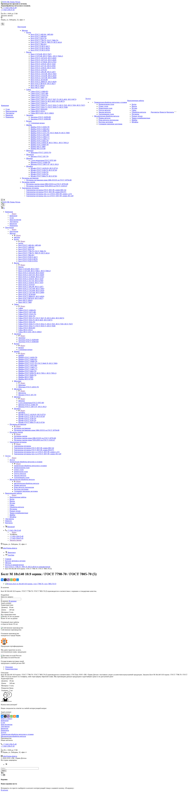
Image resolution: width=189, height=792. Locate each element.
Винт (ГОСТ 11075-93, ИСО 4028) (43, 60)
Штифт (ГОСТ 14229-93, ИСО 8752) (44, 168)
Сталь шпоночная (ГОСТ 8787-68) (43, 160)
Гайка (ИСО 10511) (38, 111)
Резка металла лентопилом (108, 120)
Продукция (22, 27)
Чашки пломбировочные (141, 118)
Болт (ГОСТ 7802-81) (38, 44)
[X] (5, 579)
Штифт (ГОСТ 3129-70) (39, 174)
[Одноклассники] (14, 579)
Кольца (29, 121)
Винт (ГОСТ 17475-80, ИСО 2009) (43, 78)
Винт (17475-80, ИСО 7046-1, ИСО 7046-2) (47, 56)
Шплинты (30, 154)
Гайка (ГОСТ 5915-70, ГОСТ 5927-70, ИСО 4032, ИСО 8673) (53, 99)
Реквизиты (10, 117)
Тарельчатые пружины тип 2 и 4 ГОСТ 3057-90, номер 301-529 (49, 196)
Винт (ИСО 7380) (37, 87)
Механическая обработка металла (106, 116)
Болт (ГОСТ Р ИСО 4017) (40, 46)
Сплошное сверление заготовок (110, 124)
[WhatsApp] (11, 579)
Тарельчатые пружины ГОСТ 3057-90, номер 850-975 (46, 192)
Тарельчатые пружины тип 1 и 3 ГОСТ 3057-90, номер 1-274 (49, 194)
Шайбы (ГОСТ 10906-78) (40, 131)
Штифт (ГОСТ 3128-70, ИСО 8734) (44, 170)
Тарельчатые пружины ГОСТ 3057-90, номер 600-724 (46, 190)
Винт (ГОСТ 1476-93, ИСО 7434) (43, 64)
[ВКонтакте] (2, 579)
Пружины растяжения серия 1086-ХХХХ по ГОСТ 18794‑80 (49, 180)
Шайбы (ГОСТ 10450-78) (40, 127)
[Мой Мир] (17, 579)
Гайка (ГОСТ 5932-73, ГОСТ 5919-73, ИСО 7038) (49, 107)
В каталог (4, 790)
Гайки (28, 89)
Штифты (29, 166)
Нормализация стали (106, 104)
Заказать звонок (15, 540)
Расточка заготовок (106, 122)
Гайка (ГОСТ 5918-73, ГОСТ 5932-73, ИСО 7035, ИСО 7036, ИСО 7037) (58, 105)
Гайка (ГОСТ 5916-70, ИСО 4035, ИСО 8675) (48, 101)
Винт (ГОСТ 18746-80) (39, 80)
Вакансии (9, 115)
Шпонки (29, 158)
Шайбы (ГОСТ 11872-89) (40, 135)
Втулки (134, 108)
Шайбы (29, 125)
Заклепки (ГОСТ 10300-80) (41, 119)
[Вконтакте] (6, 764)
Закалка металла (105, 112)
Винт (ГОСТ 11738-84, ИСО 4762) (43, 62)
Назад (14, 214)
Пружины (135, 114)
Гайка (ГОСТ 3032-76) (39, 97)
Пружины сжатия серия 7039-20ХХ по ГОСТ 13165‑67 (46, 186)
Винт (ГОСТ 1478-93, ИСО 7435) (43, 68)
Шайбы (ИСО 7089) (38, 147)
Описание (9, 667)
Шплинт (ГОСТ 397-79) (39, 156)
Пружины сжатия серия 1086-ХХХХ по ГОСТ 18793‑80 (47, 184)
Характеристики (11, 669)
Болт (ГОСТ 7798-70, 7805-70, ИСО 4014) (46, 42)
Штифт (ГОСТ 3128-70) (39, 172)
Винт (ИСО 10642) (38, 85)
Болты (28, 32)
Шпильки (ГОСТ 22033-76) (41, 152)
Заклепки (29, 115)
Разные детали (137, 116)
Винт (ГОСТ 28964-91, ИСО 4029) (43, 82)
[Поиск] (2, 24)
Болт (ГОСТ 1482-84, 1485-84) (42, 34)
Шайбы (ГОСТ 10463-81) (40, 129)
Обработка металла (139, 112)
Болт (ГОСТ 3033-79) (38, 38)
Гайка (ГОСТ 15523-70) (39, 95)
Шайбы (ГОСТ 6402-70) (40, 141)
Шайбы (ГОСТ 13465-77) (40, 139)
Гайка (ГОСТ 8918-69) (39, 109)
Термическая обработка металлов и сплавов (110, 102)
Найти (4, 771)
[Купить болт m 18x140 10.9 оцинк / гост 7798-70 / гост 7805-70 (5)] (30, 584)
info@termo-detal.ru (10, 548)
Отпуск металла (104, 110)
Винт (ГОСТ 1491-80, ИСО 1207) (43, 72)
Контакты (170, 112)
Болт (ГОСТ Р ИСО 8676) (40, 48)
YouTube (11, 555)
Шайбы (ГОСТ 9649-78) (40, 145)
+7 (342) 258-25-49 (10, 8)
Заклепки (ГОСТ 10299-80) (41, 117)
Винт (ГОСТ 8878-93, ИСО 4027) (43, 84)
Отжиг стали (103, 106)
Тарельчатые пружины (30, 188)
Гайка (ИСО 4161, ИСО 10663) (42, 113)
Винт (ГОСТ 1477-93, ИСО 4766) (43, 66)
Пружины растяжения (30, 178)
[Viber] (8, 579)
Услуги (88, 99)
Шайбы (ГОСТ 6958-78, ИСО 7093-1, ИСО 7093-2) (50, 143)
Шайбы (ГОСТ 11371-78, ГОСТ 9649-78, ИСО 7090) (50, 133)
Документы (10, 113)
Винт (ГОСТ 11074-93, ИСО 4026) (43, 58)
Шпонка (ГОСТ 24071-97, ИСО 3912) (45, 164)
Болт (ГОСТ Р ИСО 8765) (40, 50)
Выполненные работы (135, 100)
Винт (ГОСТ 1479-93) (39, 70)
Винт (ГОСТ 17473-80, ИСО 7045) (43, 74)
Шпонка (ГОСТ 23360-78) (40, 162)
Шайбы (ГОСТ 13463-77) (40, 137)
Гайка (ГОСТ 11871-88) (39, 93)
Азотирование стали (106, 114)
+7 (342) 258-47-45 (8, 10)
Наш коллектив (11, 111)
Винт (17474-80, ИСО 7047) (41, 54)
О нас (8, 109)
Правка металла (104, 118)
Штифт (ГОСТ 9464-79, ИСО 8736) (44, 176)
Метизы (25, 30)
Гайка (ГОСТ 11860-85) (39, 91)
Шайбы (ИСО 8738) (38, 148)
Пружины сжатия (28, 182)
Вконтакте (12, 552)
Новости (163, 112)
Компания (5, 105)
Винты (28, 52)
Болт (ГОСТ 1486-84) (38, 36)
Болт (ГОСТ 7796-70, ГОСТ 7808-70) (44, 40)
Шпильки (29, 150)
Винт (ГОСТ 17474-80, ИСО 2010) (43, 76)
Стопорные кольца (38, 123)
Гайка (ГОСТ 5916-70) (39, 103)
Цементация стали (105, 108)
